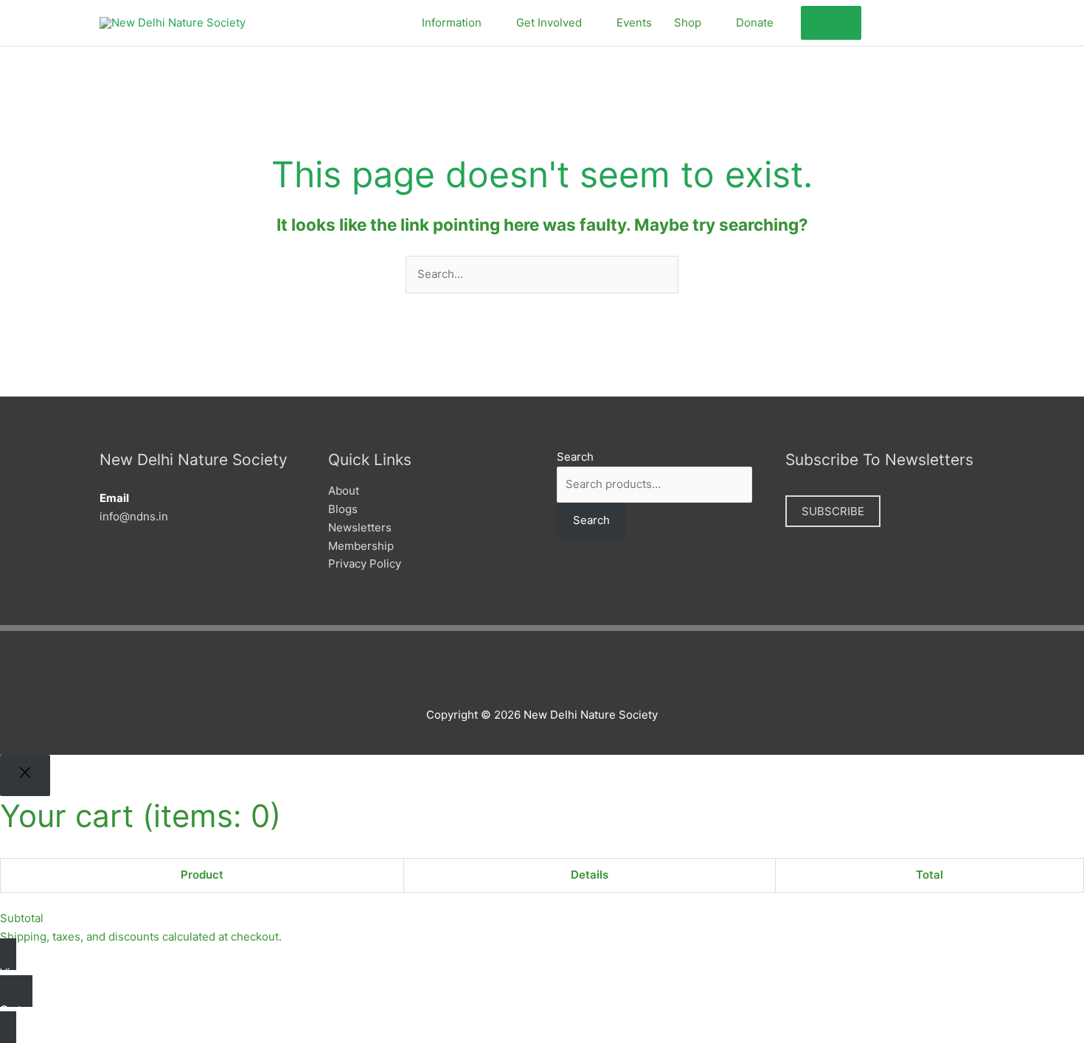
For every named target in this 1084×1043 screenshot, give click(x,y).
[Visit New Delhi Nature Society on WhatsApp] (956, 21)
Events (634, 22)
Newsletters (360, 527)
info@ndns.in (134, 516)
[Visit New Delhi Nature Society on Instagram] (931, 21)
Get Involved (549, 22)
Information (452, 22)
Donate (755, 22)
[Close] (25, 775)
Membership (361, 546)
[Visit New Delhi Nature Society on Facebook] (880, 21)
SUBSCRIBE (833, 511)
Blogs (343, 509)
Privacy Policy (364, 564)
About (343, 491)
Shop (687, 22)
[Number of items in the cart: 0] (831, 23)
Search (575, 457)
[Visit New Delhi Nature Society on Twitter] (905, 21)
